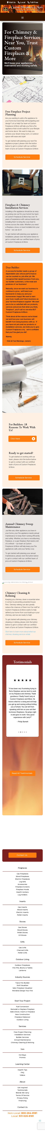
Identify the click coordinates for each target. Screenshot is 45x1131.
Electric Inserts (22, 912)
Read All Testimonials (22, 773)
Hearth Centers (22, 892)
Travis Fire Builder (22, 983)
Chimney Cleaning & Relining (22, 1043)
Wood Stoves (22, 930)
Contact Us (22, 855)
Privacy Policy (22, 1098)
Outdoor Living (22, 959)
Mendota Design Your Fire (22, 991)
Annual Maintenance (22, 1040)
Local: (22, 1116)
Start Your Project (22, 1001)
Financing (22, 1101)
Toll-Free (34, 2)
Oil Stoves (22, 935)
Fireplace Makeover (22, 1017)
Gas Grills (22, 948)
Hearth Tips (22, 1070)
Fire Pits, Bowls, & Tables (22, 968)
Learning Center (22, 1064)
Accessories (22, 884)
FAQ (22, 1073)
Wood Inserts (22, 910)
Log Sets (22, 882)
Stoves (22, 922)
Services (22, 1026)
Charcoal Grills (22, 950)
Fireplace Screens (22, 887)
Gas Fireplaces (22, 874)
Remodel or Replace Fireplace (22, 1009)
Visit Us (12, 2)
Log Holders (22, 895)
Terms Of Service (22, 1095)
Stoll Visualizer (22, 985)
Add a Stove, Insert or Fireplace (22, 1012)
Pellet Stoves (22, 933)
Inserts (22, 901)
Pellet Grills (22, 953)
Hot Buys (22, 1055)
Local (22, 2)
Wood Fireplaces (22, 876)
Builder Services (22, 1037)
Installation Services (22, 1035)
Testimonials (22, 1090)
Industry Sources (22, 977)
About (22, 1082)
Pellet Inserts (22, 915)
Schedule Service (22, 157)
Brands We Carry (22, 1093)
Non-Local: (22, 1113)
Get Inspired (22, 1088)
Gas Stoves (22, 927)
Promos (22, 1057)
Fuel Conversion (22, 1007)
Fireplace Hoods (22, 889)
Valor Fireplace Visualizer (22, 988)
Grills (22, 942)
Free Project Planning (22, 1032)
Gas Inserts (22, 907)
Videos (22, 1075)
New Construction (22, 1014)
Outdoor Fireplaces (22, 965)
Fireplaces (22, 868)
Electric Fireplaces (22, 879)
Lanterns (22, 970)
